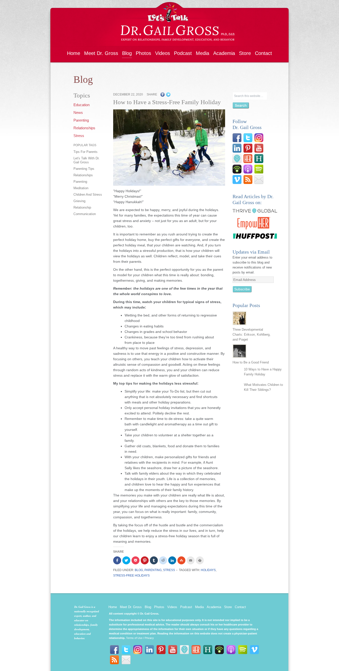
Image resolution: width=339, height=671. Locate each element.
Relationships (84, 128)
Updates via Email (251, 252)
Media (202, 53)
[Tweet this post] (168, 95)
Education (81, 105)
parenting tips (83, 169)
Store (245, 53)
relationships (83, 175)
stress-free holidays (131, 575)
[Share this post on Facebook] (162, 95)
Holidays (208, 570)
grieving (79, 201)
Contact (263, 53)
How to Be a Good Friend (251, 362)
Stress (78, 136)
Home (73, 53)
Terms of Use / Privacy (140, 637)
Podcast (183, 53)
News (78, 112)
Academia (224, 53)
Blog (127, 53)
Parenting (81, 120)
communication (84, 214)
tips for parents (85, 152)
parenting (80, 181)
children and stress (87, 194)
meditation (80, 188)
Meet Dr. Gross (101, 53)
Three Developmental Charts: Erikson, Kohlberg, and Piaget (252, 334)
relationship (82, 207)
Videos (162, 53)
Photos (143, 53)
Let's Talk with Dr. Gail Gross (86, 160)
